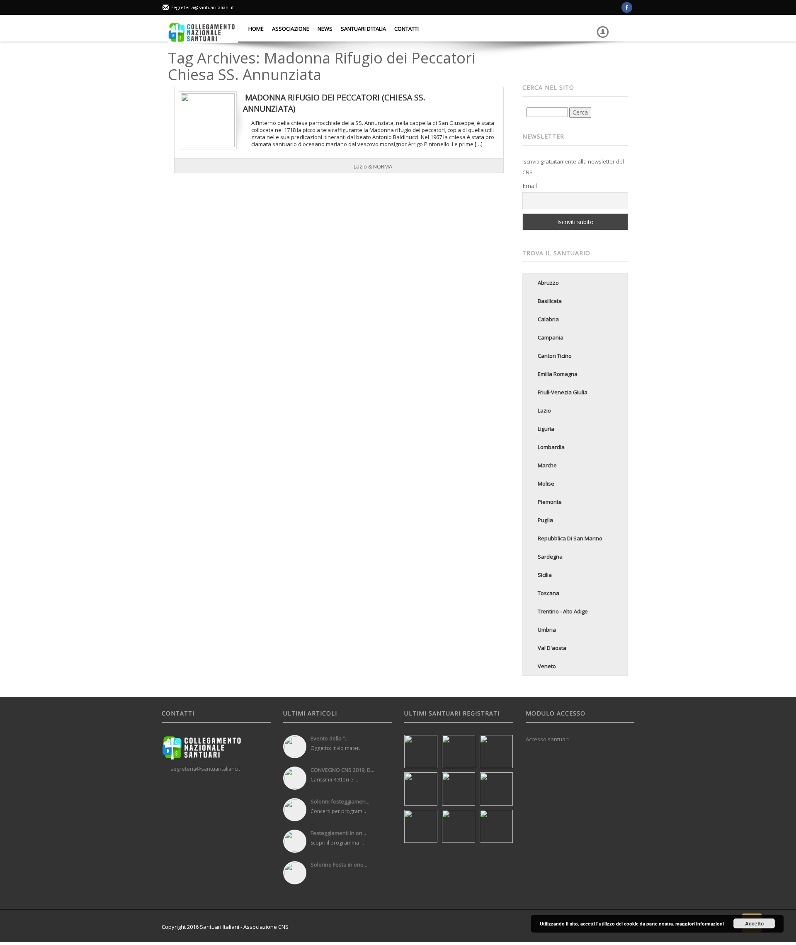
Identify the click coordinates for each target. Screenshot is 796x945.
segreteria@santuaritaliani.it (202, 7)
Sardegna (550, 556)
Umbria (547, 629)
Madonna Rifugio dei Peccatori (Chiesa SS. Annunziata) (334, 103)
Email (529, 186)
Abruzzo (548, 282)
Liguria (546, 428)
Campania (550, 337)
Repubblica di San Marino (570, 538)
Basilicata (550, 301)
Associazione (290, 28)
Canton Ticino (555, 355)
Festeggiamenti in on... (338, 833)
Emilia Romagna (558, 374)
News (325, 28)
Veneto (547, 666)
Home (256, 28)
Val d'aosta (552, 648)
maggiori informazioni (699, 924)
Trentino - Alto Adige (563, 611)
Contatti (406, 28)
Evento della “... (330, 738)
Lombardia (551, 447)
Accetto (754, 923)
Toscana (548, 593)
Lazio (544, 410)
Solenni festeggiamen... (340, 801)
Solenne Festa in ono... (339, 864)
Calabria (548, 319)
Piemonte (550, 501)
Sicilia (545, 575)
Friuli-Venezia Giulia (562, 392)
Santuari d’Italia (363, 28)
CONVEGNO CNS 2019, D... (342, 770)
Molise (546, 483)
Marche (547, 465)
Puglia (545, 520)
